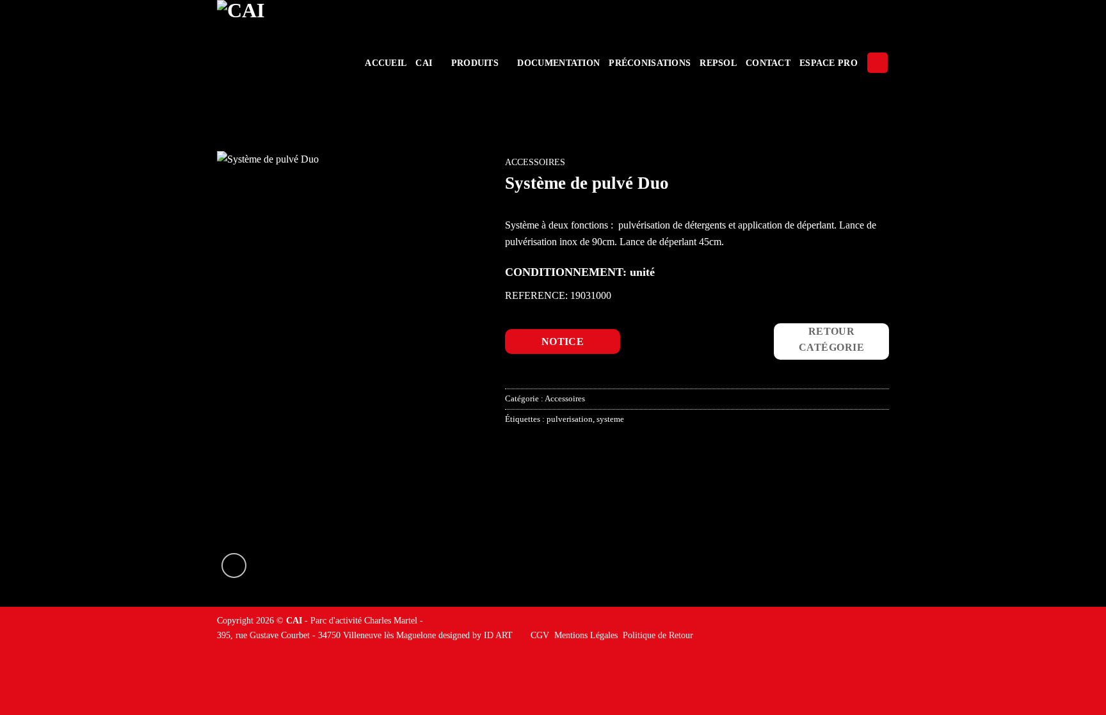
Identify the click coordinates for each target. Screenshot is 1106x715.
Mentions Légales (586, 635)
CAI (423, 63)
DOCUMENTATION (558, 63)
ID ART (498, 635)
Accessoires (535, 162)
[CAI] (279, 62)
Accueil (385, 63)
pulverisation (570, 419)
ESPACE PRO (828, 63)
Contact (768, 63)
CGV (540, 635)
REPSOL (718, 63)
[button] (233, 565)
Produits (475, 63)
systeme (610, 419)
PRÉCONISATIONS (650, 63)
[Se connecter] (877, 63)
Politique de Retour (658, 635)
